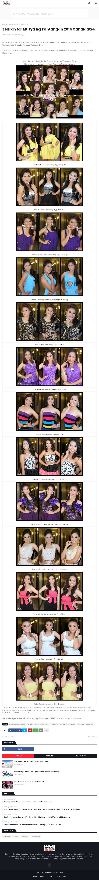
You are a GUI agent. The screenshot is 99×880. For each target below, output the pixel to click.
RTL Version (61, 876)
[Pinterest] (30, 730)
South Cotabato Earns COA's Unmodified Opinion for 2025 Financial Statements (37, 817)
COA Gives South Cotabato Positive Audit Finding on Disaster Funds (32, 825)
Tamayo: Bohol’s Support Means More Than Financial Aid (28, 802)
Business (7, 837)
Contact (51, 876)
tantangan (90, 724)
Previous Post (9, 736)
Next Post (91, 736)
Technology (36, 837)
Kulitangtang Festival (42, 724)
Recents (49, 756)
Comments (81, 756)
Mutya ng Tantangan (67, 724)
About (42, 876)
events (30, 724)
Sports (16, 837)
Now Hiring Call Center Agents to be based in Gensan (36, 772)
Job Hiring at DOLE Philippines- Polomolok (31, 761)
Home (4, 24)
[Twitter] (24, 730)
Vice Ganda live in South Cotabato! (29, 782)
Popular (18, 756)
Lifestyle (55, 724)
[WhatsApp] (35, 730)
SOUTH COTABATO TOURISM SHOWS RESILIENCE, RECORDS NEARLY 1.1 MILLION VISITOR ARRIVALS (42, 809)
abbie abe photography (18, 24)
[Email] (41, 730)
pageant (81, 724)
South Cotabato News (54, 873)
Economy (25, 837)
